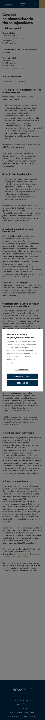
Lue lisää (10, 363)
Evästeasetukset (22, 370)
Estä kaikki (22, 383)
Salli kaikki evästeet (22, 376)
